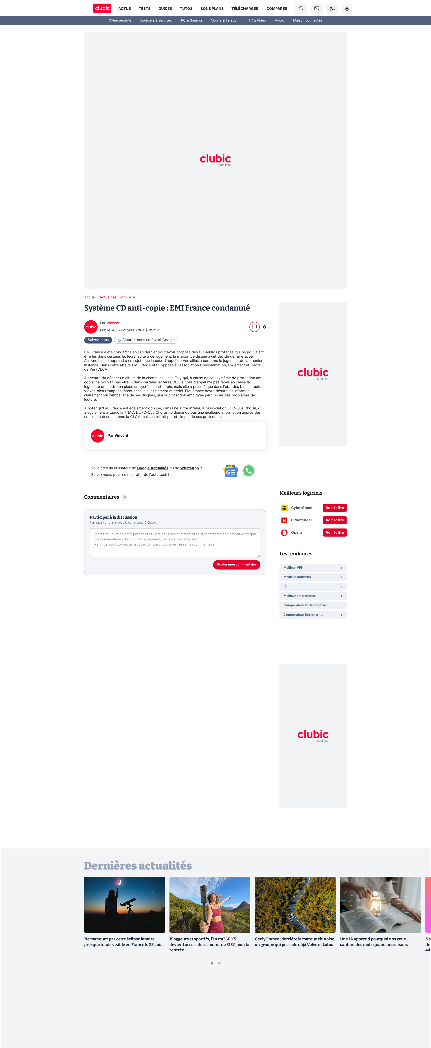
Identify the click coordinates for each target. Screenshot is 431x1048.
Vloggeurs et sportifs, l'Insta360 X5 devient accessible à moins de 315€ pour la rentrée (209, 945)
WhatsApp (189, 468)
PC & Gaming (191, 20)
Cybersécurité (120, 20)
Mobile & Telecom (225, 20)
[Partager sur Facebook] (420, 1009)
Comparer (276, 9)
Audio (279, 20)
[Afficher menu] (84, 9)
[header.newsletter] (316, 9)
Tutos (186, 9)
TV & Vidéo (257, 20)
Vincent (113, 323)
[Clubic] (102, 8)
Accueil (90, 297)
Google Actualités (152, 468)
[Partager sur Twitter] (420, 1024)
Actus (124, 9)
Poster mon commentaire (236, 564)
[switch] (332, 9)
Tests (144, 9)
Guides (165, 9)
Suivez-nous (98, 340)
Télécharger (244, 9)
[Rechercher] (301, 9)
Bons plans (212, 9)
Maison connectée (307, 20)
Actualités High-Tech (117, 297)
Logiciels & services (156, 20)
